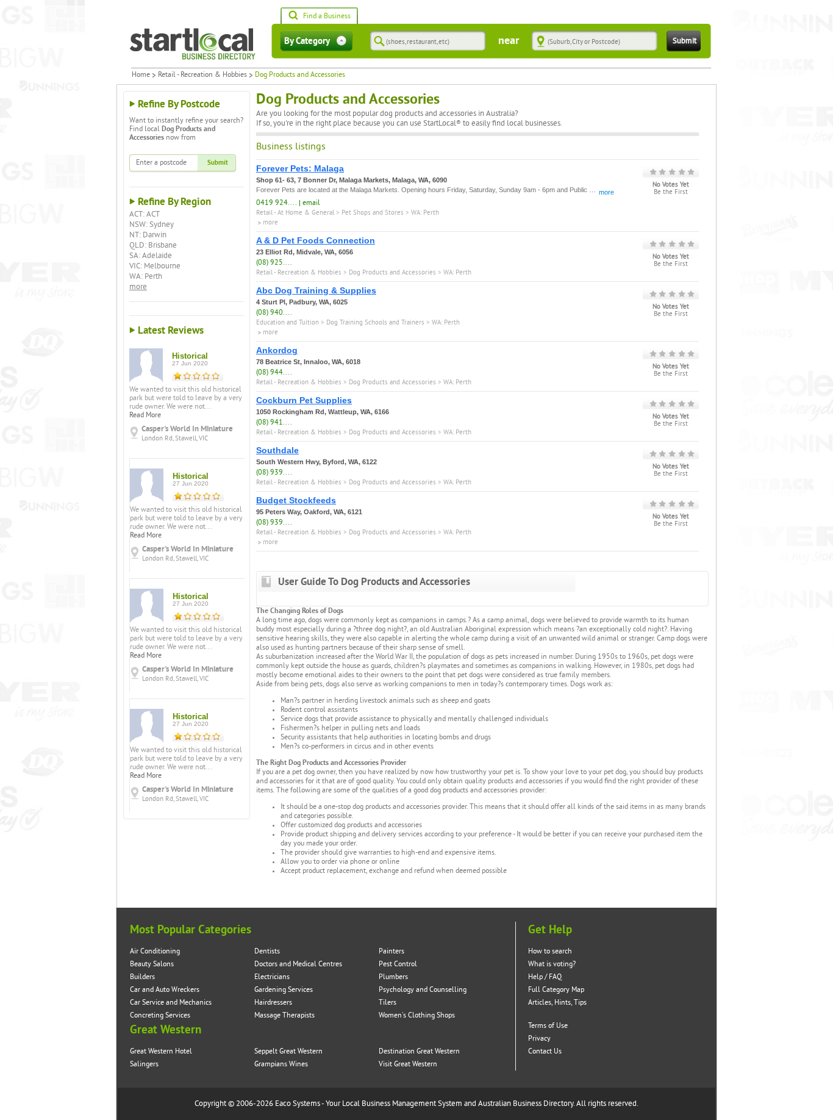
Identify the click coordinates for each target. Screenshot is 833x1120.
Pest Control (398, 964)
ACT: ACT (144, 214)
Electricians (272, 977)
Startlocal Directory (193, 44)
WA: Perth (145, 276)
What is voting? (552, 964)
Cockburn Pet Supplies (304, 400)
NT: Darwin (147, 235)
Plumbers (393, 977)
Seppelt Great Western (288, 1051)
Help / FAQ (545, 977)
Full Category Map (556, 990)
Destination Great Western (419, 1051)
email (311, 203)
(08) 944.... (274, 372)
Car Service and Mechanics (171, 1003)
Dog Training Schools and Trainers (375, 322)
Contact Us (545, 1051)
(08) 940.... (274, 313)
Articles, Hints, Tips (557, 1003)
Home (141, 75)
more (138, 286)
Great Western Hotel (161, 1051)
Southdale (277, 450)
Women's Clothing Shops (417, 1015)
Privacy (539, 1039)
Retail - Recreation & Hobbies (202, 75)
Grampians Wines (281, 1064)
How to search (550, 951)
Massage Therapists (284, 1015)
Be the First (671, 192)
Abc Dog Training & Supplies (316, 290)
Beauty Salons (152, 964)
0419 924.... (276, 203)
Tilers (387, 1003)
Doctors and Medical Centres (298, 964)
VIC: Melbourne (155, 266)
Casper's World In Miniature (187, 429)
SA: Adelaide (150, 255)
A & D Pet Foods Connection (315, 240)
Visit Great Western (408, 1064)
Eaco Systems (297, 1103)
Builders (142, 977)
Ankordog (277, 350)
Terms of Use (548, 1026)
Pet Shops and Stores (372, 213)
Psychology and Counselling (423, 990)
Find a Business (327, 16)
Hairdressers (273, 1003)
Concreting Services (160, 1015)
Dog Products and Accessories (392, 272)
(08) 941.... (274, 422)
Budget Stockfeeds (296, 500)
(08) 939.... (274, 472)
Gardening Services (283, 990)
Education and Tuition (287, 322)
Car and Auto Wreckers (164, 990)
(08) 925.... (274, 263)
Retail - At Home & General (295, 213)
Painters (391, 951)
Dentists (267, 951)
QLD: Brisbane (153, 245)
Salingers (144, 1064)
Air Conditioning (155, 951)
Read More (145, 415)
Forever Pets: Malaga (300, 168)
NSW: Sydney (151, 224)
